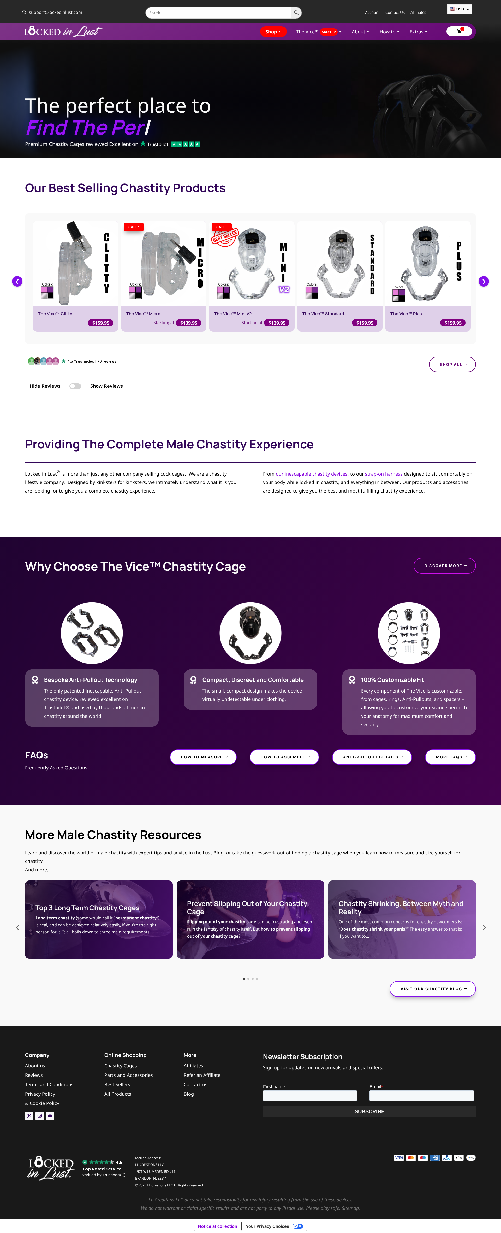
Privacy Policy (40, 1094)
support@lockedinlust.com (55, 12)
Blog (189, 1094)
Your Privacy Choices (267, 1226)
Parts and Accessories (128, 1075)
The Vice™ (316, 31)
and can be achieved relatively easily (84, 925)
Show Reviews (106, 386)
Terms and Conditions (49, 1084)
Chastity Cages (120, 1065)
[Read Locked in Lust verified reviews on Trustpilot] (170, 144)
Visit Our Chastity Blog (431, 989)
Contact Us (395, 12)
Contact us (195, 1084)
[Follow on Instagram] (39, 1116)
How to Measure (202, 757)
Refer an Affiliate (202, 1075)
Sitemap (350, 1208)
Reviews (34, 1075)
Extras (417, 31)
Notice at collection (217, 1226)
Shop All (451, 364)
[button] (72, 362)
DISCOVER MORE (443, 565)
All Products (117, 1094)
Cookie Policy (44, 1103)
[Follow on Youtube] (50, 1116)
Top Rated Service (102, 1169)
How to (388, 31)
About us (35, 1065)
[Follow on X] (29, 1116)
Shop (271, 31)
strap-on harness (384, 474)
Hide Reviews (45, 386)
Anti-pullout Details (370, 757)
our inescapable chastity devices (312, 474)
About (358, 31)
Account (372, 12)
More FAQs (449, 757)
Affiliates (418, 12)
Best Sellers (117, 1084)
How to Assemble (283, 757)
